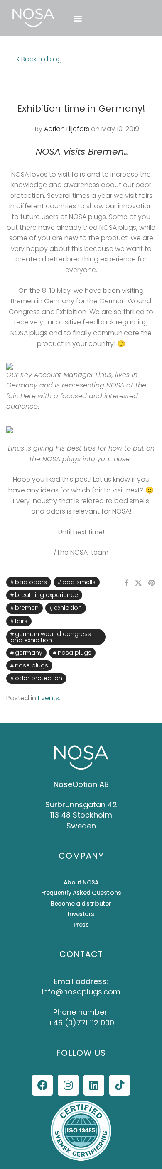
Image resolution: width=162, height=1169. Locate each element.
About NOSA (81, 882)
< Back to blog (39, 59)
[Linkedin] (93, 1085)
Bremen (27, 608)
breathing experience (46, 595)
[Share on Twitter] (138, 583)
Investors (81, 914)
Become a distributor (81, 903)
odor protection (38, 678)
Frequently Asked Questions (81, 893)
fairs (21, 621)
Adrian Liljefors (66, 129)
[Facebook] (42, 1085)
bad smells (79, 582)
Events (48, 698)
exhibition (68, 608)
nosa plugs (74, 652)
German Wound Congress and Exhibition (50, 637)
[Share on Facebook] (126, 583)
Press (81, 925)
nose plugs (31, 665)
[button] (77, 18)
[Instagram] (68, 1085)
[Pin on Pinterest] (152, 583)
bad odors (31, 582)
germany (28, 652)
